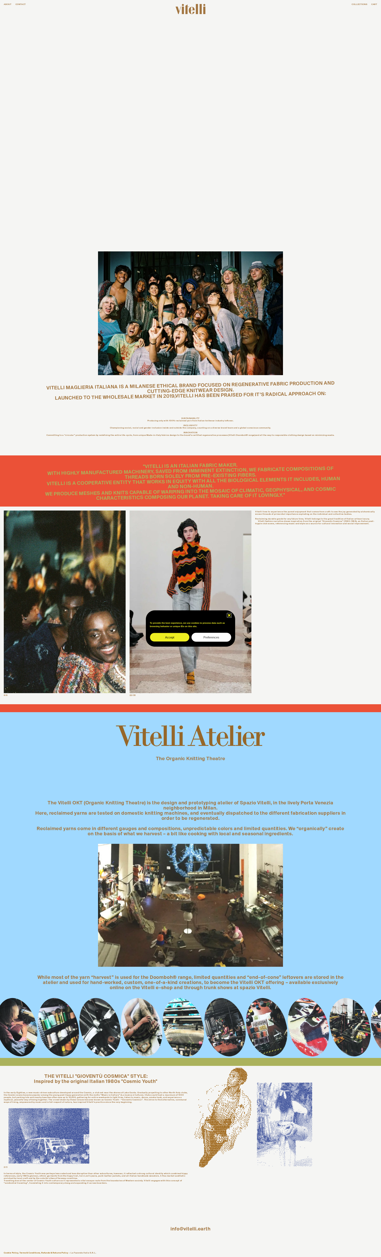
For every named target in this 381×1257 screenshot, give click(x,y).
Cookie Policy (11, 1252)
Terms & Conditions (29, 1252)
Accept (169, 637)
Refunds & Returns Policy (54, 1252)
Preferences (211, 637)
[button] (229, 615)
